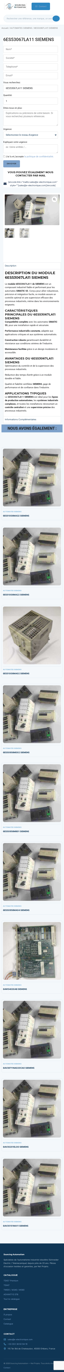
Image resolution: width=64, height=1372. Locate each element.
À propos (8, 1314)
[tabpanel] (32, 342)
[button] (54, 199)
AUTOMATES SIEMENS (21, 28)
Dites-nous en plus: (12, 108)
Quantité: (7, 95)
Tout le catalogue (12, 1299)
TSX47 (7, 1285)
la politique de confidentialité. (39, 156)
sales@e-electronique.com (20, 1339)
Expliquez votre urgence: (15, 142)
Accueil (4, 28)
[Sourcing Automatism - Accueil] (15, 6)
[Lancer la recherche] (56, 18)
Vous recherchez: (12, 82)
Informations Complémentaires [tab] (20, 419)
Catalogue (8, 1324)
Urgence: (7, 129)
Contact (42, 6)
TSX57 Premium (11, 1280)
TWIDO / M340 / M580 (14, 1290)
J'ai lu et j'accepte (30, 156)
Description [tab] (10, 265)
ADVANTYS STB (11, 1294)
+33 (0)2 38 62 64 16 (17, 1344)
